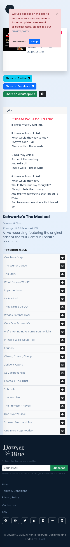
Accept (34, 41)
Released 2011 (30, 228)
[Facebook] (5, 521)
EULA (5, 484)
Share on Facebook (19, 86)
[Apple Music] (34, 521)
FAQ (4, 512)
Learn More (19, 41)
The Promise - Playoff (17, 406)
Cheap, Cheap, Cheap (18, 356)
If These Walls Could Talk (19, 340)
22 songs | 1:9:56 (12, 228)
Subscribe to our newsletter (19, 461)
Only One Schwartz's (17, 323)
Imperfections (13, 290)
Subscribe (59, 468)
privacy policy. (20, 31)
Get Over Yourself (15, 414)
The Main (10, 274)
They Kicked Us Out (16, 307)
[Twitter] (24, 521)
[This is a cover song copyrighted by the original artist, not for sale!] (42, 94)
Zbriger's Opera (13, 364)
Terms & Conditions (14, 491)
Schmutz (9, 389)
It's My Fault (11, 298)
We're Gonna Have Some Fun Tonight (27, 331)
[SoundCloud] (52, 521)
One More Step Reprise (18, 430)
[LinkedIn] (42, 521)
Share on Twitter (17, 78)
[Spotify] (62, 521)
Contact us (9, 505)
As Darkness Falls (14, 372)
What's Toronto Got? (17, 315)
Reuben (9, 348)
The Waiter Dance (15, 265)
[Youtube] (15, 521)
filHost (41, 539)
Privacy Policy (10, 497)
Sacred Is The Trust (16, 381)
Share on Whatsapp (19, 94)
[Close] (57, 14)
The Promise (12, 397)
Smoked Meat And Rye (18, 422)
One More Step (13, 257)
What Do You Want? (17, 282)
